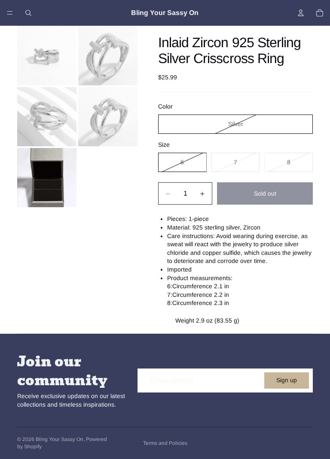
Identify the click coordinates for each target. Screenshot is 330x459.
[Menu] (10, 13)
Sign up (286, 380)
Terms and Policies (165, 443)
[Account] (300, 12)
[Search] (28, 12)
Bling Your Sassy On (59, 439)
